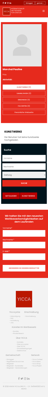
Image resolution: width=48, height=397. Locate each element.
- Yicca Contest (36, 359)
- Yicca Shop (36, 364)
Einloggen (29, 3)
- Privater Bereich (18, 333)
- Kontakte (19, 342)
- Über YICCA (20, 346)
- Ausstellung (14, 320)
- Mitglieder (10, 364)
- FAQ (11, 318)
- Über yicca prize (22, 344)
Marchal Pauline (12, 69)
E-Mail (6, 251)
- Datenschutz (21, 351)
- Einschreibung (30, 316)
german (40, 3)
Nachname (8, 239)
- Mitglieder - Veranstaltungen (16, 368)
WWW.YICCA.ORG (16, 386)
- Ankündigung (14, 316)
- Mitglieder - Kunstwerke (14, 366)
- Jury (11, 323)
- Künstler (15, 331)
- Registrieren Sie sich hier (15, 362)
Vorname (7, 228)
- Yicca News (36, 362)
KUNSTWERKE (28, 196)
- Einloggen (10, 359)
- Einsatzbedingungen (24, 348)
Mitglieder (11, 196)
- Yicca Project (36, 366)
